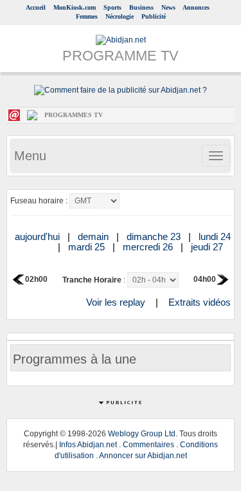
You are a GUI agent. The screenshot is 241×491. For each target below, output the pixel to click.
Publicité (153, 16)
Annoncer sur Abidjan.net (143, 455)
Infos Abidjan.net (88, 444)
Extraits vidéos (199, 302)
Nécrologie (119, 16)
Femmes (87, 16)
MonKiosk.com (74, 7)
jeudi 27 (208, 246)
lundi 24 (215, 236)
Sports (112, 7)
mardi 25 (87, 246)
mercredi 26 (149, 246)
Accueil (36, 7)
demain (94, 236)
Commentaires (148, 444)
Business (141, 7)
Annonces (196, 7)
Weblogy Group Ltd (141, 433)
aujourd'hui (38, 236)
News (168, 7)
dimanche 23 (155, 236)
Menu (30, 156)
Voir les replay (115, 302)
